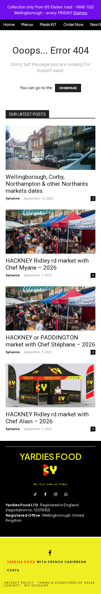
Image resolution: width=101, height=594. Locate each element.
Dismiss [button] (80, 12)
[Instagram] (55, 495)
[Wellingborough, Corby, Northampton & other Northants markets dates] (50, 148)
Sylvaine (13, 198)
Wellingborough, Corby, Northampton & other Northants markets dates (47, 184)
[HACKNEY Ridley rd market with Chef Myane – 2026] (50, 232)
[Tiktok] (35, 495)
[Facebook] (45, 495)
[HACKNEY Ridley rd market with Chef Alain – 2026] (50, 385)
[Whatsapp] (66, 495)
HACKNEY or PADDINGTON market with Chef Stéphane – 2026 (50, 341)
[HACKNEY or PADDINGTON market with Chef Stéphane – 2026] (50, 308)
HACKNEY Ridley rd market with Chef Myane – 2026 (47, 264)
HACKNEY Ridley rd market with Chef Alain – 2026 (47, 418)
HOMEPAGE (68, 88)
